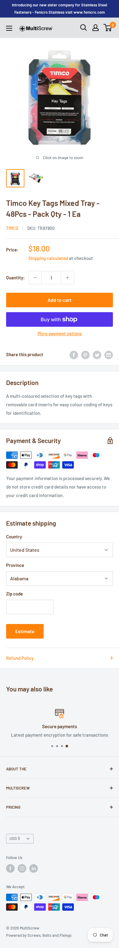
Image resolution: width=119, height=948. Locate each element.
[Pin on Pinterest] (85, 354)
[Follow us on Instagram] (22, 868)
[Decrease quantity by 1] (35, 277)
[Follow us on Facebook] (10, 868)
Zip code (14, 593)
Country (14, 536)
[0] (108, 27)
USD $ (14, 838)
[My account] (95, 27)
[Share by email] (108, 354)
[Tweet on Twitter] (97, 354)
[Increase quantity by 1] (67, 277)
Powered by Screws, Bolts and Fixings (38, 935)
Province (15, 565)
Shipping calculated (48, 258)
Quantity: (15, 277)
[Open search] (83, 27)
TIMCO (12, 228)
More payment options (60, 333)
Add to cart (59, 300)
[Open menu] (9, 28)
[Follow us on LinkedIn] (33, 868)
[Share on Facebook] (74, 354)
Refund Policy (20, 658)
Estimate (24, 631)
